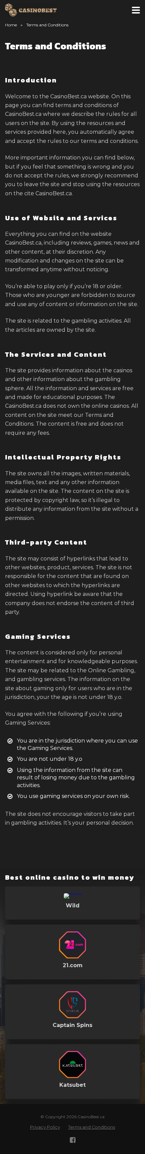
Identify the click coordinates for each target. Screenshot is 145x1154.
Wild (73, 905)
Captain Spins (72, 1025)
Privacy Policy (45, 1127)
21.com (73, 965)
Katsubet (72, 1085)
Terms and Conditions (91, 1127)
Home (11, 24)
